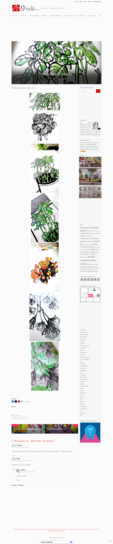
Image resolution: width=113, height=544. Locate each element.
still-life (86, 267)
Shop (85, 1)
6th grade (84, 227)
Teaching (82, 15)
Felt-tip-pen (82, 363)
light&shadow (91, 247)
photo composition (84, 254)
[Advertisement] (56, 29)
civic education (83, 348)
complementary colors (89, 236)
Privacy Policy (52, 537)
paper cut (94, 252)
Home (76, 1)
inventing (94, 244)
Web (81, 415)
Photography (83, 393)
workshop (90, 271)
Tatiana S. (19, 445)
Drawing (14, 15)
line (95, 246)
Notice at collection (47, 542)
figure (97, 238)
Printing (82, 397)
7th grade (92, 227)
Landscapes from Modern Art (20, 417)
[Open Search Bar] (100, 15)
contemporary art (85, 238)
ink (14, 415)
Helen (18, 458)
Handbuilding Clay (84, 366)
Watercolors (83, 413)
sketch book (18, 415)
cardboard (82, 341)
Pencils (81, 390)
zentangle (95, 271)
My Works (82, 381)
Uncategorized (83, 408)
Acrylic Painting (83, 332)
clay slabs (97, 230)
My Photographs (84, 379)
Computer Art (83, 352)
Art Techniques (33, 15)
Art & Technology (70, 15)
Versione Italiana (97, 1)
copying (92, 238)
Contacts (90, 1)
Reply (13, 455)
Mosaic (81, 372)
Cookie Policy (60, 537)
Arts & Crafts (83, 339)
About (80, 1)
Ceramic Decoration (85, 345)
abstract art (88, 231)
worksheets (83, 271)
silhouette (93, 264)
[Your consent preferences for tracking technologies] (110, 541)
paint (85, 252)
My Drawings (83, 377)
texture (91, 267)
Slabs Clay (82, 402)
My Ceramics (83, 375)
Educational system (84, 357)
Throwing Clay (83, 406)
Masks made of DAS (18, 418)
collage (94, 233)
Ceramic (44, 15)
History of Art (83, 368)
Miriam (23, 470)
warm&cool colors (88, 269)
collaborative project (86, 233)
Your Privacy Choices (61, 542)
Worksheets (91, 15)
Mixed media (83, 370)
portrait (90, 254)
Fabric (81, 361)
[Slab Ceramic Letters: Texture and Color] (90, 197)
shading (88, 264)
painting (89, 252)
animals (93, 230)
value (95, 267)
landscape (83, 247)
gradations (83, 241)
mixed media (86, 249)
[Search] (98, 91)
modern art (94, 249)
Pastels (82, 388)
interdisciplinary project (86, 244)
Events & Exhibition (84, 359)
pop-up (81, 395)
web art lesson (95, 269)
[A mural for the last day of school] (90, 184)
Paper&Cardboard (55, 15)
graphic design (89, 241)
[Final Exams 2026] (90, 167)
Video (81, 411)
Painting (23, 15)
